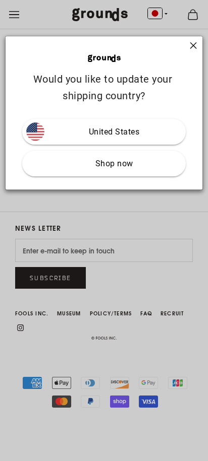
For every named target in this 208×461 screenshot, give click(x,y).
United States (114, 132)
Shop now (114, 163)
